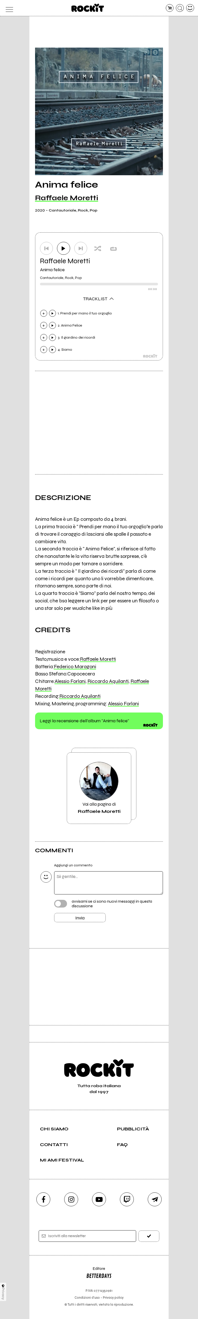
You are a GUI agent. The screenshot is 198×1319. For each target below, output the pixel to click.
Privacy (3, 1294)
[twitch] (127, 1199)
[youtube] (99, 1199)
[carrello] (170, 8)
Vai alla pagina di (99, 807)
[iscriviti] (148, 1236)
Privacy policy (113, 1297)
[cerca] (180, 8)
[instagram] (71, 1199)
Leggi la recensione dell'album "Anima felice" (84, 721)
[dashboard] (190, 8)
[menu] (8, 8)
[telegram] (155, 1199)
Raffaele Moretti (66, 198)
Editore (95, 1271)
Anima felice (52, 269)
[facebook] (43, 1199)
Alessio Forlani (70, 681)
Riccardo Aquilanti (108, 681)
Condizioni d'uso (87, 1297)
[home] (87, 8)
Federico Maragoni (75, 667)
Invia (80, 918)
